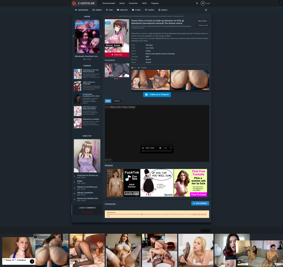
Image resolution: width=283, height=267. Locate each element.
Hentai (122, 3)
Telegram (155, 3)
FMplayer (113, 107)
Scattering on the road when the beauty (90, 71)
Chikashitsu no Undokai (91, 119)
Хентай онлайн (109, 3)
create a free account (199, 214)
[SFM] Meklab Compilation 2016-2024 (91, 95)
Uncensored (83, 10)
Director (124, 10)
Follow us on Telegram (159, 94)
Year (111, 10)
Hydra (119, 107)
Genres (99, 10)
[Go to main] (84, 3)
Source (151, 10)
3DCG (144, 3)
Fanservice (133, 3)
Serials (164, 10)
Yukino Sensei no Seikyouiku (89, 83)
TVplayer (124, 107)
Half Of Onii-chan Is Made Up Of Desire (90, 108)
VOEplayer (131, 107)
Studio (138, 10)
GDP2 (107, 107)
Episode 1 (108, 160)
